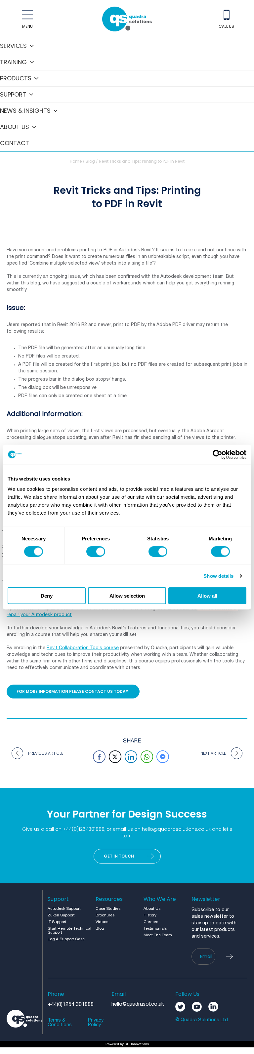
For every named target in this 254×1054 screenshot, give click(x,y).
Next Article (213, 753)
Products (15, 78)
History (150, 915)
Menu (27, 26)
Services (13, 46)
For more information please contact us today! (73, 691)
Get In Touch (119, 856)
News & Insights (25, 110)
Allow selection (127, 596)
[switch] (95, 551)
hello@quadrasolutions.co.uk (176, 829)
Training (13, 62)
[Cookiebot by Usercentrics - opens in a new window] (217, 454)
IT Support (57, 922)
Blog (90, 161)
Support (13, 94)
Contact (14, 143)
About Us (14, 127)
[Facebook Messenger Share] (162, 756)
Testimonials (155, 928)
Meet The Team (158, 935)
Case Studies (108, 908)
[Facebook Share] (99, 756)
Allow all (207, 596)
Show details (218, 575)
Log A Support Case (66, 939)
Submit (232, 956)
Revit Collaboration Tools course (83, 648)
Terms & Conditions (60, 1022)
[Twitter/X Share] (115, 756)
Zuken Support (61, 915)
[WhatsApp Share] (147, 756)
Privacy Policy (96, 1022)
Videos (102, 922)
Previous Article (45, 753)
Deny (47, 596)
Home (76, 161)
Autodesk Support (64, 908)
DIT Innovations (137, 1044)
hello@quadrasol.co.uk (137, 1004)
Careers (151, 922)
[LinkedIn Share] (131, 756)
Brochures (105, 915)
